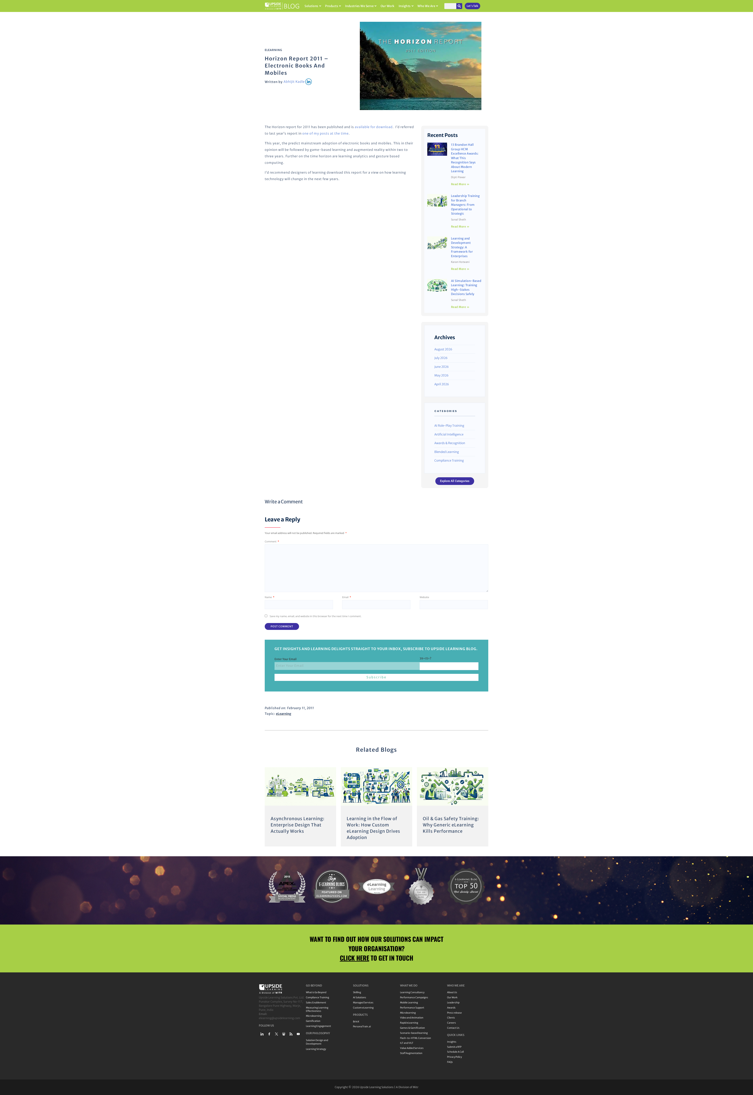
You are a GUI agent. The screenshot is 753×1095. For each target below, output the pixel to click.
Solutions (311, 6)
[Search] (459, 6)
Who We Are (426, 6)
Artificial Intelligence (448, 434)
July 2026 (440, 358)
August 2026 (443, 349)
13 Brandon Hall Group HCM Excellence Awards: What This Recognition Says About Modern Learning (464, 158)
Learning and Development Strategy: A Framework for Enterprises (462, 247)
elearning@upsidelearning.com (279, 1018)
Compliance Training (449, 460)
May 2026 (441, 375)
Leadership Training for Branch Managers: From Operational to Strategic (465, 204)
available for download (374, 127)
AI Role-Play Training (449, 425)
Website (424, 597)
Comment (272, 541)
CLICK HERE (354, 957)
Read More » (460, 184)
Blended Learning (446, 452)
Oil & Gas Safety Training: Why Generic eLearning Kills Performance (451, 825)
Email (346, 597)
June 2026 (441, 367)
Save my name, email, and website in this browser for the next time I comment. (315, 616)
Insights (405, 6)
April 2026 (441, 384)
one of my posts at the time (325, 133)
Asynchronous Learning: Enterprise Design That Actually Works (298, 825)
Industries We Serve (359, 6)
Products (331, 6)
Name (269, 597)
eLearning (273, 50)
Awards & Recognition (449, 443)
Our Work (388, 6)
